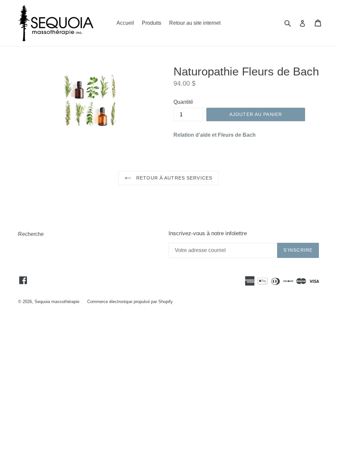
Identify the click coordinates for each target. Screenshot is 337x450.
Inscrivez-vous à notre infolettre (207, 233)
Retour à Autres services (173, 178)
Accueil (125, 23)
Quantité (183, 102)
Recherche (31, 234)
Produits (151, 23)
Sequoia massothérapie (57, 301)
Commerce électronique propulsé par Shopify (130, 301)
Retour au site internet (194, 23)
